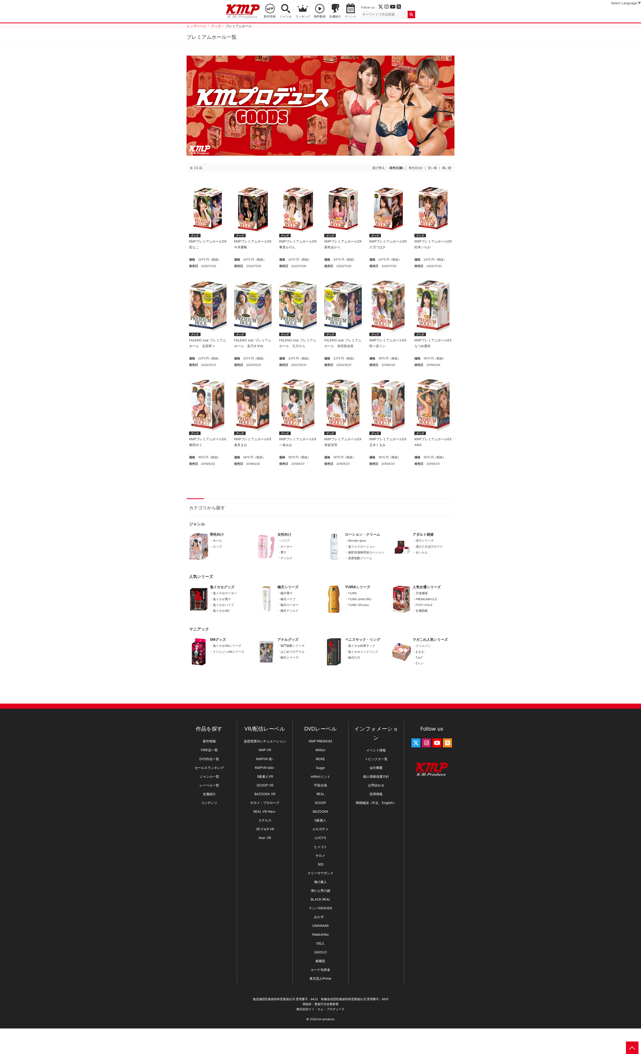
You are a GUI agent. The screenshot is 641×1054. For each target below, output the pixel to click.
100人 (320, 943)
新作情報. (270, 16)
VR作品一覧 (209, 750)
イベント (351, 16)
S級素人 (320, 820)
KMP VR (265, 750)
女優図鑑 (422, 610)
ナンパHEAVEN (320, 908)
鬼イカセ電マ (222, 599)
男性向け (217, 534)
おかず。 (320, 917)
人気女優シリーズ (427, 587)
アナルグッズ (287, 639)
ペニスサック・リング (362, 639)
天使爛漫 (422, 593)
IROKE (320, 759)
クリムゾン (423, 646)
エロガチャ (320, 829)
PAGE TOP (632, 1047)
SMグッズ (218, 639)
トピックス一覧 (376, 759)
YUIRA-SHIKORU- (360, 599)
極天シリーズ (287, 587)
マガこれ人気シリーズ (430, 639)
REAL (320, 794)
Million (320, 750)
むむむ (420, 652)
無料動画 (320, 16)
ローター (286, 546)
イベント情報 (376, 750)
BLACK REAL (320, 899)
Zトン (419, 663)
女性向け (284, 534)
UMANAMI (320, 926)
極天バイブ (287, 599)
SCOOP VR (265, 785)
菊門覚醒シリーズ (292, 646)
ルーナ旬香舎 (320, 970)
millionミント (320, 776)
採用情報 (376, 794)
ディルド (286, 558)
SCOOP (320, 803)
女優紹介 (335, 16)
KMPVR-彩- (265, 759)
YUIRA (352, 593)
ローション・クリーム (362, 534)
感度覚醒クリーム (360, 558)
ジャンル (286, 16)
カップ (217, 546)
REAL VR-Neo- (264, 811)
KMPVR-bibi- (265, 768)
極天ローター (289, 605)
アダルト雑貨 (423, 534)
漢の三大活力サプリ (429, 546)
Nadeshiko (320, 934)
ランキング (302, 16)
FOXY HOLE (424, 605)
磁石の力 (354, 657)
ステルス (264, 820)
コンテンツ (209, 803)
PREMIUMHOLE (426, 599)
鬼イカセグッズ (222, 587)
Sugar (320, 768)
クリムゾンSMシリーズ (228, 652)
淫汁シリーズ (425, 540)
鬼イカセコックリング (363, 652)
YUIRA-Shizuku (358, 605)
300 (320, 864)
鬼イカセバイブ (223, 605)
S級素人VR (265, 776)
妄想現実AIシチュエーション (265, 741)
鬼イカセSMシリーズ (227, 646)
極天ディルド (289, 610)
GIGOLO (320, 952)
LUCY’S (320, 838)
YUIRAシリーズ (357, 587)
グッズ (195, 235)
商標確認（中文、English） (376, 803)
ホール (217, 540)
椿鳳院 (320, 961)
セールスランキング (209, 768)
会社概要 (376, 768)
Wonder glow (357, 540)
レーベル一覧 (209, 785)
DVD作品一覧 (209, 759)
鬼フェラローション (361, 546)
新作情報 (209, 741)
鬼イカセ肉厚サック (361, 646)
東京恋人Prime (320, 978)
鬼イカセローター (225, 593)
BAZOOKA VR (264, 794)
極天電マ (286, 593)
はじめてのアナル (292, 652)
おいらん (422, 552)
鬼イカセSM (221, 610)
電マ (283, 552)
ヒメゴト (320, 847)
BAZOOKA (320, 811)
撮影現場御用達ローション (366, 552)
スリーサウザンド (320, 873)
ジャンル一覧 (209, 776)
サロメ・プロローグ (264, 803)
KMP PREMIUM (320, 741)
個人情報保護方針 (376, 776)
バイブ (284, 540)
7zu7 (419, 657)
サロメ (320, 856)
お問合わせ (376, 785)
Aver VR (265, 838)
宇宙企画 (320, 785)
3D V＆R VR (265, 829)
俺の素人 (320, 882)
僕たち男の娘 (320, 891)
